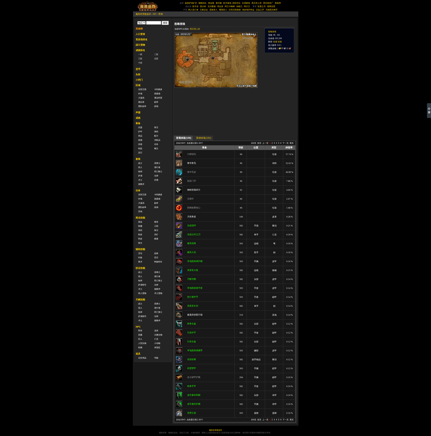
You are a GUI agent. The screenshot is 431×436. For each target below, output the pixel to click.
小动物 (157, 343)
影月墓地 (227, 3)
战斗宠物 (140, 44)
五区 (156, 58)
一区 (140, 54)
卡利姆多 (158, 89)
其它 (140, 153)
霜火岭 (203, 6)
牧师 (140, 171)
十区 (140, 63)
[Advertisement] (206, 111)
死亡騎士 (158, 171)
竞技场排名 (141, 39)
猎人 (140, 167)
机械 (140, 347)
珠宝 (156, 127)
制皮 (140, 234)
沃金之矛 (260, 10)
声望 (138, 112)
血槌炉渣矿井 (191, 3)
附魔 (140, 226)
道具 (138, 353)
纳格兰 (239, 6)
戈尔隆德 (212, 6)
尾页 (292, 143)
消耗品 (157, 140)
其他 (140, 211)
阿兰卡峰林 (230, 6)
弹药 (156, 131)
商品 (140, 136)
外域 (140, 93)
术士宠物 (158, 293)
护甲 (140, 131)
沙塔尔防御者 (235, 10)
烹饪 (140, 253)
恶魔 (140, 335)
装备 (138, 123)
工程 (156, 226)
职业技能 (140, 268)
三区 (140, 58)
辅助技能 (140, 249)
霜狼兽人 (213, 10)
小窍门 (139, 79)
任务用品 (142, 358)
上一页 (265, 143)
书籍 (156, 358)
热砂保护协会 (248, 10)
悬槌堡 (278, 3)
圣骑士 (157, 163)
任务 (156, 144)
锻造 (156, 222)
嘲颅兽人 (223, 10)
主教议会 (204, 10)
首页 (259, 143)
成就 (138, 117)
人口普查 (140, 34)
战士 (140, 163)
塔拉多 (220, 6)
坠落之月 (262, 6)
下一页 (286, 143)
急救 (156, 253)
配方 (156, 136)
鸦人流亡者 (193, 10)
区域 (138, 85)
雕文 (156, 148)
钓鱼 (140, 257)
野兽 (161, 14)
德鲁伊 (141, 184)
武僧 (156, 180)
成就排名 (140, 50)
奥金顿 (211, 3)
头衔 (138, 74)
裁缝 (156, 239)
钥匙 (140, 148)
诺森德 (157, 93)
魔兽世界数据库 (143, 14)
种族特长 (158, 262)
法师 (156, 176)
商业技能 (140, 217)
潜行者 (157, 167)
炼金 (140, 222)
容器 (140, 144)
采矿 (156, 234)
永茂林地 (246, 3)
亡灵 (156, 339)
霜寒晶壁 (271, 6)
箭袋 (140, 140)
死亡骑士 (158, 280)
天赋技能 (140, 299)
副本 (156, 102)
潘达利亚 (158, 98)
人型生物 (142, 343)
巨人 (140, 339)
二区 (156, 54)
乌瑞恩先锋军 (272, 10)
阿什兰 (247, 6)
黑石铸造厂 (268, 3)
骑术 (140, 262)
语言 (156, 257)
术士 (140, 180)
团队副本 (142, 106)
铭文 (140, 243)
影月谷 (195, 6)
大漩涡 (141, 98)
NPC (155, 14)
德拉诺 (141, 102)
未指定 (157, 347)
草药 (140, 230)
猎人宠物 (142, 293)
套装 (138, 159)
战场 (156, 106)
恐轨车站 (236, 3)
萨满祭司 (142, 285)
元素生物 (158, 335)
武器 (140, 127)
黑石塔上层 (257, 3)
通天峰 (219, 3)
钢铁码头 (202, 3)
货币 (138, 69)
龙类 (156, 330)
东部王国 (142, 89)
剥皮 (140, 239)
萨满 (140, 176)
